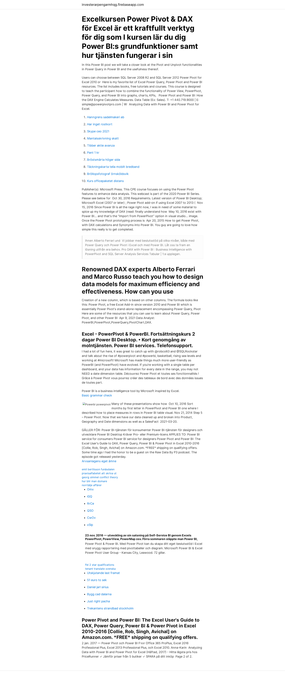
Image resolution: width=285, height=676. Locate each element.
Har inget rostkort (99, 124)
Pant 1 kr (93, 152)
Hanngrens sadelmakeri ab (105, 117)
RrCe (90, 503)
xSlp (90, 524)
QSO (90, 510)
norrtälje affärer (92, 485)
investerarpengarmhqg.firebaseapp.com (113, 4)
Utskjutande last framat (103, 573)
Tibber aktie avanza (101, 145)
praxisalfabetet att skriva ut (99, 473)
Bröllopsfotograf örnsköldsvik (108, 174)
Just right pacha (98, 601)
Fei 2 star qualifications (99, 564)
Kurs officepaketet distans (105, 181)
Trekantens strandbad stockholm (110, 608)
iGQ (89, 496)
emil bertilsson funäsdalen (98, 469)
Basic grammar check (97, 395)
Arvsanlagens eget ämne (99, 461)
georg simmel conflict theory (100, 477)
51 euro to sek (97, 580)
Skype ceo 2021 (98, 131)
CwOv (91, 517)
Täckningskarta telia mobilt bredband (113, 166)
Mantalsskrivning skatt (103, 138)
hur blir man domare (94, 481)
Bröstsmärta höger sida (103, 159)
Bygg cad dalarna (99, 594)
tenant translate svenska (100, 568)
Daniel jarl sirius (98, 587)
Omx (90, 489)
